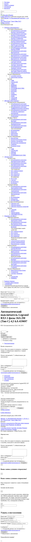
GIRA (12, 83)
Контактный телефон (7, 293)
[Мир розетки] (5, 23)
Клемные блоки (15, 146)
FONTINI (14, 90)
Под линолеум (15, 174)
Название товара (6, 523)
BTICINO (14, 91)
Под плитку (14, 172)
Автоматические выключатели (20, 105)
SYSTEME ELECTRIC (17, 88)
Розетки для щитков (17, 141)
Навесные (14, 132)
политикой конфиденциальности (10, 304)
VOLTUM (14, 97)
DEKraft (13, 152)
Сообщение (4, 527)
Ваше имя (4, 292)
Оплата (6, 3)
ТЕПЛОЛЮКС (15, 213)
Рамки (28, 72)
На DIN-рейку (15, 200)
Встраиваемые (15, 130)
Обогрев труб (15, 203)
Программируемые (16, 188)
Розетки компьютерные (18, 41)
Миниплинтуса (15, 255)
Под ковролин (15, 175)
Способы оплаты (6, 428)
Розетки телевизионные (18, 35)
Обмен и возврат (9, 5)
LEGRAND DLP (16, 248)
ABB (12, 80)
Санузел (13, 180)
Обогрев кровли (16, 205)
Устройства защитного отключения (17, 112)
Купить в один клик (6, 337)
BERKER (14, 85)
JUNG (13, 93)
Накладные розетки (17, 77)
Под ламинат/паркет (17, 170)
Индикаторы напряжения (18, 142)
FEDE (13, 96)
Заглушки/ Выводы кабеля (19, 71)
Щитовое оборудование (11, 100)
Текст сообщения (6, 365)
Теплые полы (8, 156)
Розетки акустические (17, 44)
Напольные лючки (16, 220)
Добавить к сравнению (9, 338)
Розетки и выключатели (11, 27)
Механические (15, 194)
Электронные (15, 191)
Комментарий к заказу (7, 300)
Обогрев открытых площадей (19, 206)
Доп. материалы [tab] (9, 379)
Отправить (4, 305)
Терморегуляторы (16, 68)
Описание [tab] (7, 375)
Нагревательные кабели (18, 161)
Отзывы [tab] (6, 380)
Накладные (14, 199)
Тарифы (14, 429)
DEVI (12, 211)
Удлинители (14, 272)
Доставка (7, 2)
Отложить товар (7, 340)
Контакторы (14, 138)
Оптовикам (7, 7)
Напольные (14, 133)
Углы (27, 261)
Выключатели (15, 52)
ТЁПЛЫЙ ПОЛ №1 (17, 214)
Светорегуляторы (16, 62)
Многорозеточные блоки (18, 270)
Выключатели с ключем (18, 244)
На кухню (14, 178)
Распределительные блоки (19, 139)
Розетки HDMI (15, 49)
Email (2, 297)
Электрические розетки (18, 241)
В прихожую (15, 181)
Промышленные (16, 124)
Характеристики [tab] (9, 377)
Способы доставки (16, 428)
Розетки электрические (18, 32)
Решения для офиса (10, 216)
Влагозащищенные (16, 127)
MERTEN (14, 86)
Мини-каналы (15, 251)
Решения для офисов (15, 425)
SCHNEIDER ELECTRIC (18, 155)
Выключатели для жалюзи (18, 58)
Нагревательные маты (17, 164)
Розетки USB (20, 46)
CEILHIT (13, 209)
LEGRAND (14, 82)
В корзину (4, 335)
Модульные (14, 135)
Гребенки (14, 144)
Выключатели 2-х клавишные (20, 55)
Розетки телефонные (17, 38)
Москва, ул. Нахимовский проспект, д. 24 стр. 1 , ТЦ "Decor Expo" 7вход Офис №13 (15, 419)
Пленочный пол (15, 167)
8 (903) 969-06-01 (6, 16)
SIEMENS (14, 99)
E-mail (3, 369)
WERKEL (14, 94)
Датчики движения (16, 65)
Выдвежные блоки (16, 223)
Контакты (7, 8)
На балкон (14, 183)
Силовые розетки (16, 76)
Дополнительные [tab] (9, 343)
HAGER (13, 153)
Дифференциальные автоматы (20, 108)
